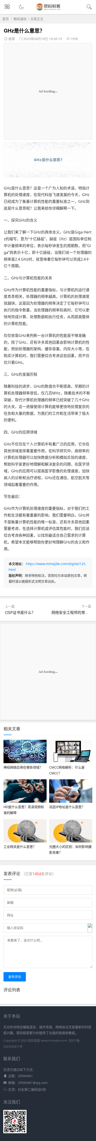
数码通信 (20, 19)
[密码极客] (48, 10)
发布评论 (14, 976)
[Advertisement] (48, 91)
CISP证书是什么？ (20, 612)
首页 (5, 19)
